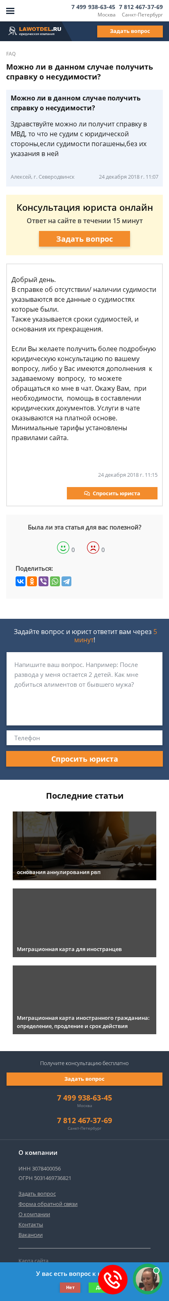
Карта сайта (33, 1260)
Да (99, 1287)
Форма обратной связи (48, 1204)
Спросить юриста (116, 493)
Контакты (30, 1224)
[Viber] (43, 581)
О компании (34, 1214)
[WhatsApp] (55, 581)
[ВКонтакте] (20, 581)
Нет (70, 1287)
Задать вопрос (130, 31)
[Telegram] (66, 581)
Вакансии (30, 1234)
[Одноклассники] (32, 581)
